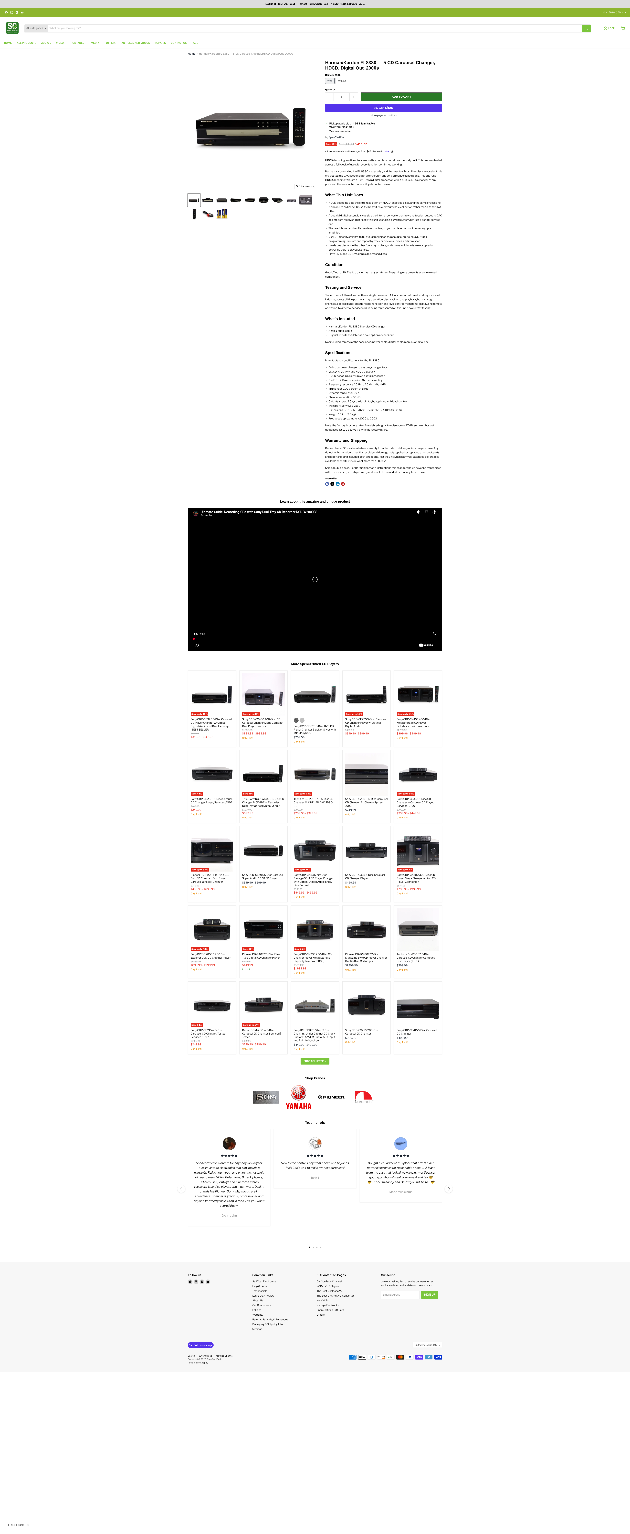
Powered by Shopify (198, 1362)
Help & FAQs (259, 1286)
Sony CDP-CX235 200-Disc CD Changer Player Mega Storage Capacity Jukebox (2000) (313, 958)
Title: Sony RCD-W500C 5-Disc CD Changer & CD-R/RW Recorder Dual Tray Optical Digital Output (263, 802)
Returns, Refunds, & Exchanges (270, 1319)
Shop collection (315, 1061)
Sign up (430, 1294)
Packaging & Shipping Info (267, 1324)
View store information (339, 131)
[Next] (449, 1189)
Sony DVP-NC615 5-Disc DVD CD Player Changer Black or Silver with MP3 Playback (315, 730)
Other (110, 42)
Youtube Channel (224, 1355)
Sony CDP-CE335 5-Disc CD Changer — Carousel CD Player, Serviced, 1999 (415, 802)
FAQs (195, 42)
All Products (26, 42)
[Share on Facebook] (327, 484)
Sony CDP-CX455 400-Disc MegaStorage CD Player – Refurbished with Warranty (413, 723)
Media (95, 42)
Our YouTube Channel (329, 1281)
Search (191, 1355)
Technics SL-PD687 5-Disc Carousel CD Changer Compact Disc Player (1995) (416, 958)
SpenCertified (337, 137)
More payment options (383, 115)
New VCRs (323, 1300)
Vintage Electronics (328, 1305)
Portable (78, 42)
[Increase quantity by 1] (354, 96)
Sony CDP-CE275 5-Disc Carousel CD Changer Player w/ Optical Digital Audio (366, 723)
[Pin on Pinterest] (343, 484)
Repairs (160, 42)
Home (8, 42)
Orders (321, 1314)
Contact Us (179, 42)
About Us (257, 1300)
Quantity (330, 89)
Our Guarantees (261, 1305)
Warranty (257, 1314)
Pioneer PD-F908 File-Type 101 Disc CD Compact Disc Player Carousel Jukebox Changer (210, 878)
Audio (45, 42)
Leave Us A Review (263, 1295)
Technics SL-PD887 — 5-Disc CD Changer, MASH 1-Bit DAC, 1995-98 (314, 802)
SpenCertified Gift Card (330, 1310)
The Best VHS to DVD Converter (335, 1295)
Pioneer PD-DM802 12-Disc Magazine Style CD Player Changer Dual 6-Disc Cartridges (366, 958)
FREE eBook (16, 1525)
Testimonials (259, 1291)
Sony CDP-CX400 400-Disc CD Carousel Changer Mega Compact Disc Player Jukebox (262, 723)
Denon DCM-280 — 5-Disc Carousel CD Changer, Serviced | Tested (261, 1034)
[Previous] (181, 1189)
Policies (256, 1310)
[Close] (27, 1525)
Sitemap (257, 1329)
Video (60, 42)
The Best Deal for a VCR (330, 1291)
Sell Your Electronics (264, 1281)
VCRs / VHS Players (328, 1286)
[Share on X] (332, 484)
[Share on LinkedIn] (338, 484)
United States (612, 12)
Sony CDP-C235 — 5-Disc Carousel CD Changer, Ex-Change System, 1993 (366, 802)
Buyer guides (205, 1355)
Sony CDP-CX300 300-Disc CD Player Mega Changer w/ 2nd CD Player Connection (416, 878)
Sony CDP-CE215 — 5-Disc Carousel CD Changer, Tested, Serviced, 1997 (208, 1034)
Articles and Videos (135, 42)
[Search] (586, 28)
